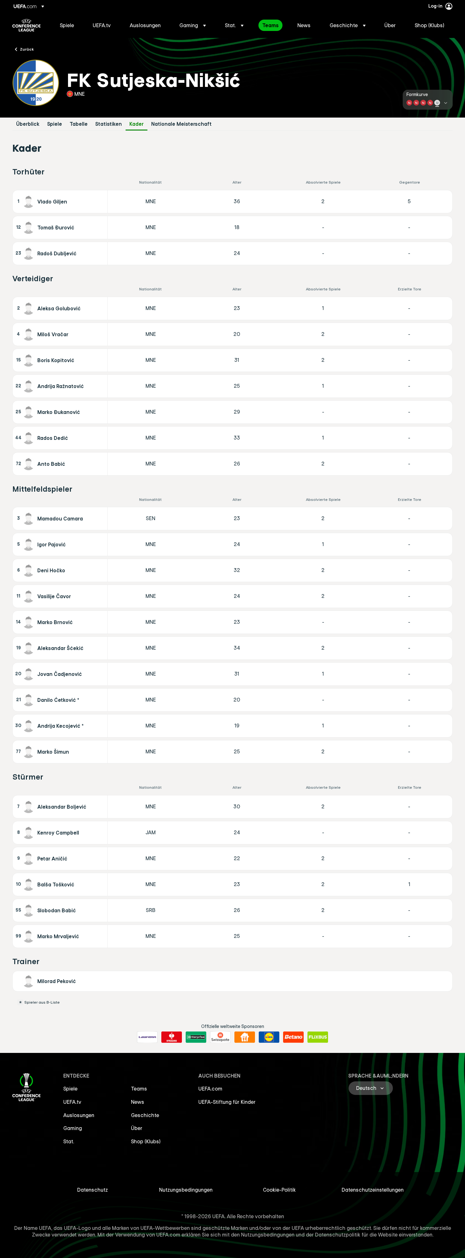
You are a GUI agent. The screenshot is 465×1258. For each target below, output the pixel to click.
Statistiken (108, 124)
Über (136, 1128)
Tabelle (79, 124)
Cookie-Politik (279, 1190)
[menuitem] (68, 25)
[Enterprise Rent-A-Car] (196, 1037)
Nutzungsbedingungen (186, 1190)
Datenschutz (92, 1190)
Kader (136, 124)
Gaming (72, 1128)
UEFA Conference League (26, 25)
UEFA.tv (72, 1102)
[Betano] (293, 1037)
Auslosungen (78, 1115)
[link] (67, 25)
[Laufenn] (147, 1037)
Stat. (68, 1141)
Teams (139, 1088)
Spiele (54, 124)
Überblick (28, 124)
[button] (192, 25)
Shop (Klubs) (146, 1141)
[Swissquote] (220, 1037)
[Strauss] (171, 1037)
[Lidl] (269, 1037)
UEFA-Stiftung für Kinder (227, 1102)
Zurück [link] (27, 49)
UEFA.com (210, 1088)
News (137, 1102)
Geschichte (145, 1115)
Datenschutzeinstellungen (373, 1190)
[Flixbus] (317, 1037)
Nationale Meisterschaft (181, 124)
